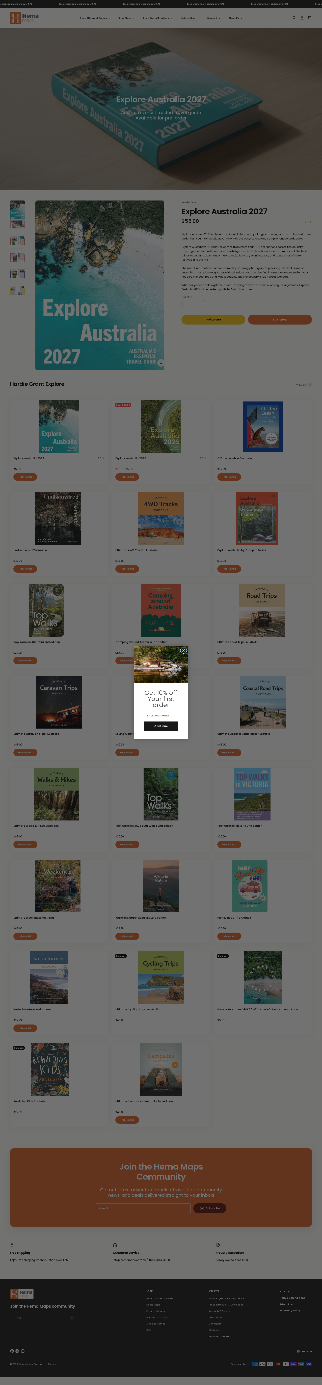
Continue (161, 726)
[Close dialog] (183, 650)
